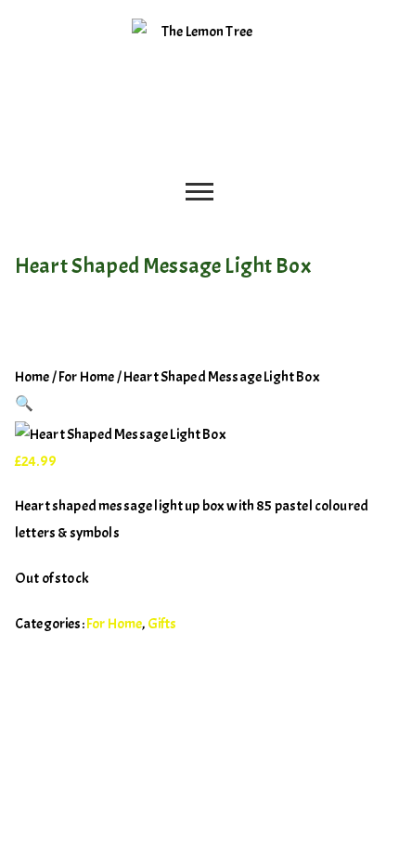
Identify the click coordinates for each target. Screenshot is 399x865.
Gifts (162, 623)
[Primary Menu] (199, 194)
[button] (24, 403)
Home (32, 377)
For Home (86, 377)
